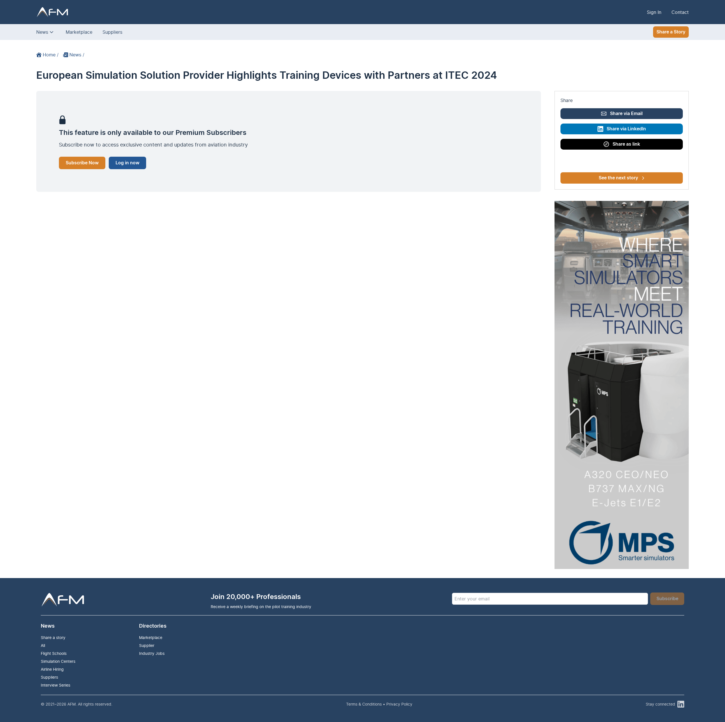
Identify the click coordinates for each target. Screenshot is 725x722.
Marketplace (79, 32)
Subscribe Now (82, 163)
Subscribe (667, 598)
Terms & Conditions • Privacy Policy (379, 704)
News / (76, 55)
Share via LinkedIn (626, 129)
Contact (680, 12)
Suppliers (112, 32)
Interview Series (55, 685)
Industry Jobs (152, 653)
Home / (51, 55)
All (43, 645)
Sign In (654, 12)
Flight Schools (54, 653)
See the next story (618, 178)
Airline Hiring (52, 669)
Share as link (626, 144)
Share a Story (670, 32)
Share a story (53, 637)
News (42, 32)
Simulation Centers (58, 661)
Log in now (127, 163)
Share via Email (626, 113)
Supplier (146, 645)
